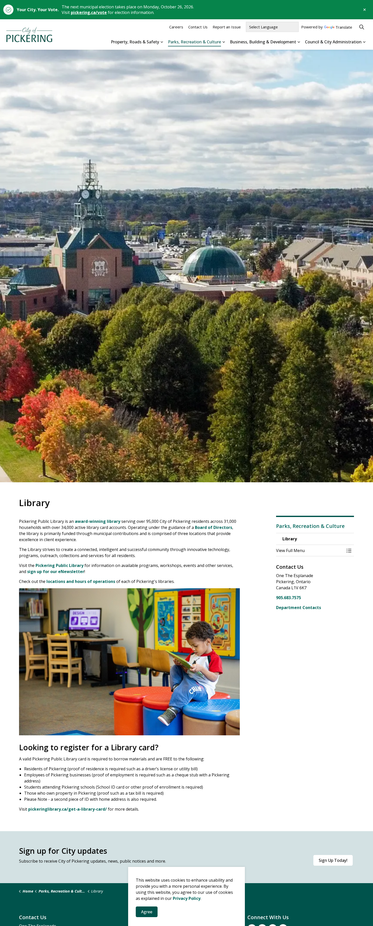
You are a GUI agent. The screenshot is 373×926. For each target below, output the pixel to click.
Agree (146, 912)
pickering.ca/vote (89, 12)
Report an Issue (227, 26)
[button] (310, 550)
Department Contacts (298, 607)
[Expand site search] (362, 26)
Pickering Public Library (59, 565)
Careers (176, 26)
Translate (343, 27)
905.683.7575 (288, 597)
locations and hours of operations (80, 581)
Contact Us (198, 26)
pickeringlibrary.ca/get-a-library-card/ (67, 809)
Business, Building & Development (263, 42)
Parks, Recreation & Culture (194, 42)
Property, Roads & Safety (135, 42)
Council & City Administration (333, 42)
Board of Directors (213, 527)
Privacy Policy (186, 898)
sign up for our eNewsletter (55, 571)
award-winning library (97, 521)
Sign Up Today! (333, 860)
